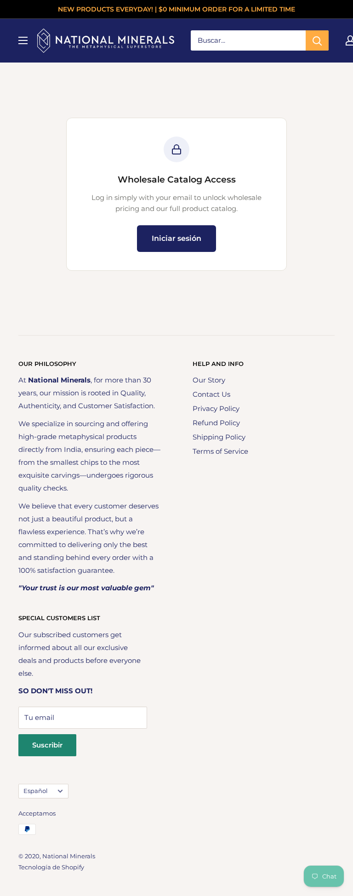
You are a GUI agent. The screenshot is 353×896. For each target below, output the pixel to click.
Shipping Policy (219, 437)
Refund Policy (216, 422)
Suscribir (47, 745)
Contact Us (211, 394)
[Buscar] (317, 40)
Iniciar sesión (176, 238)
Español (35, 791)
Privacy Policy (216, 408)
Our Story (209, 380)
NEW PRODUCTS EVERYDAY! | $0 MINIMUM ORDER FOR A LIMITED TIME (176, 9)
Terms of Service (220, 451)
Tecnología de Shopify (51, 867)
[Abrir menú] (23, 40)
